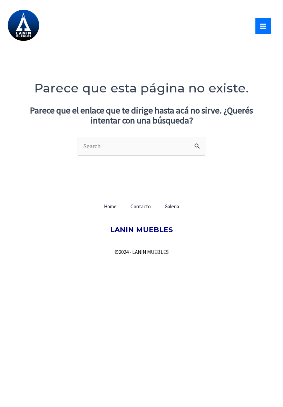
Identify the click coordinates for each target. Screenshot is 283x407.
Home (110, 206)
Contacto (140, 206)
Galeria (172, 206)
